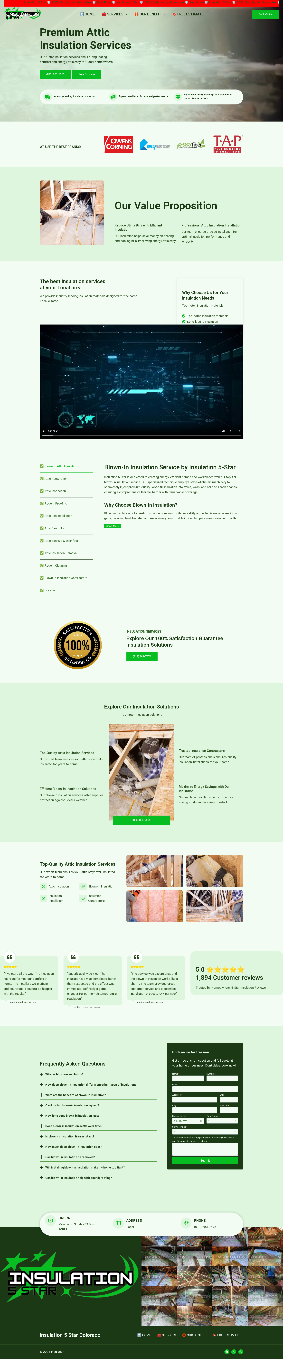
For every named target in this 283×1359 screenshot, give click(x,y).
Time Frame (213, 1116)
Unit (222, 1094)
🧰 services (166, 1335)
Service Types (179, 1126)
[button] (159, 1237)
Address (177, 1094)
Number (211, 1073)
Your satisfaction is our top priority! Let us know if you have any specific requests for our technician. (203, 1139)
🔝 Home (87, 14)
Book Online (266, 14)
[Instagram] (240, 1351)
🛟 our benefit (194, 1335)
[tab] (66, 466)
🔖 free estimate (188, 14)
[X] (233, 1351)
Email (175, 1084)
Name (175, 1073)
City (174, 1105)
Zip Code (225, 1105)
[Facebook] (226, 1351)
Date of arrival (179, 1116)
